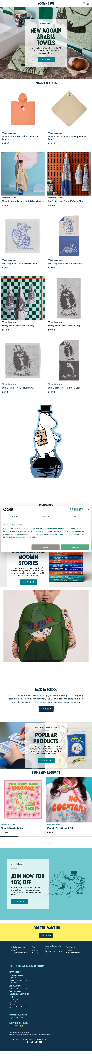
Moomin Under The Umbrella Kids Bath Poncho (20, 137)
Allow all (75, 547)
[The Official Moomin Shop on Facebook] (27, 1042)
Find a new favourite (46, 772)
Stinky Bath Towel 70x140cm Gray (64, 388)
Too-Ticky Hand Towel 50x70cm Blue (65, 201)
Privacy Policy (28, 1039)
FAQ (11, 997)
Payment (12, 978)
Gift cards (13, 983)
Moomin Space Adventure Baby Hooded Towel (67, 137)
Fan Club (12, 1004)
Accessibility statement (18, 1007)
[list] (46, 806)
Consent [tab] (16, 516)
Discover (46, 760)
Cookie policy (14, 1039)
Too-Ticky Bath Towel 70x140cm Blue (65, 263)
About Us (13, 1002)
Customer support (16, 975)
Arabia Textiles (46, 83)
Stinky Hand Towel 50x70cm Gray (18, 325)
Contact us (13, 999)
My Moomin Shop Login (18, 988)
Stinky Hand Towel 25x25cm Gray (18, 388)
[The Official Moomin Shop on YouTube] (40, 1042)
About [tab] (76, 516)
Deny (45, 547)
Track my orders (15, 991)
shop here (46, 59)
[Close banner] (88, 509)
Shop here (28, 582)
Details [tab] (46, 516)
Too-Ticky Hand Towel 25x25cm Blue (19, 263)
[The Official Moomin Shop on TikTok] (36, 1042)
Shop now (46, 709)
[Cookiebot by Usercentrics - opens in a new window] (72, 509)
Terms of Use (41, 1039)
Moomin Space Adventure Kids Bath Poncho (23, 201)
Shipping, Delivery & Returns (19, 980)
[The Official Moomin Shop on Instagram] (32, 1042)
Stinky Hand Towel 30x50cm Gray (64, 325)
